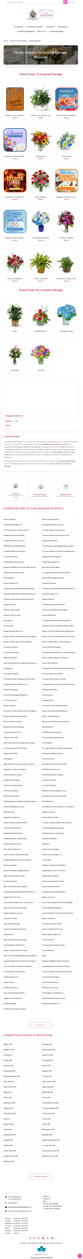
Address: (9, 421)
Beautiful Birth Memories (13, 833)
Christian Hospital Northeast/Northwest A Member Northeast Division (21, 594)
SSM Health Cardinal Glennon (15, 546)
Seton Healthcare (49, 615)
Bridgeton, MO (9, 1050)
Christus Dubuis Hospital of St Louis (55, 535)
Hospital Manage (10, 1004)
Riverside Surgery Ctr (50, 594)
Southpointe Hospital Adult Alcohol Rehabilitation (60, 668)
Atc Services (8, 626)
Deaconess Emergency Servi (53, 881)
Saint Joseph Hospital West (14, 993)
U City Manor (47, 860)
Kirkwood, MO (9, 1124)
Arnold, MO (46, 1098)
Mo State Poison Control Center (54, 764)
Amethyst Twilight (66, 238)
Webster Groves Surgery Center (54, 791)
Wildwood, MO (9, 1161)
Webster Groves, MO (50, 1156)
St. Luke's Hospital (10, 557)
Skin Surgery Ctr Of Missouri (52, 993)
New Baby (15, 370)
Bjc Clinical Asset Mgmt (51, 567)
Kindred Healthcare (49, 839)
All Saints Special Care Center (53, 605)
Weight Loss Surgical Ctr (13, 998)
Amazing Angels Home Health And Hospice (20, 961)
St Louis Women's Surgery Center (16, 530)
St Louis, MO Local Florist (51, 1208)
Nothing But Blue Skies (40, 238)
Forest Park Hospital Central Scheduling (57, 903)
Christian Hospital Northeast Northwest (19, 599)
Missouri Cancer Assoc (50, 988)
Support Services (48, 812)
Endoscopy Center (11, 988)
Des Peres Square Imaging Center (16, 871)
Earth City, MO (47, 1055)
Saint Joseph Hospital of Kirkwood (55, 658)
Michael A (45, 844)
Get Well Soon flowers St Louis (53, 444)
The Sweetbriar (48, 950)
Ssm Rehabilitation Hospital (52, 775)
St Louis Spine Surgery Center (53, 945)
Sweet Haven (66, 156)
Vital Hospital (9, 578)
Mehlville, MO (47, 1135)
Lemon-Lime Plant (40, 279)
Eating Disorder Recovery (13, 631)
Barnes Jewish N (10, 706)
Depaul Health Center (12, 610)
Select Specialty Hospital (52, 908)
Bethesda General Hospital (14, 727)
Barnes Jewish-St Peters (13, 722)
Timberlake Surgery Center (14, 562)
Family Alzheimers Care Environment (17, 860)
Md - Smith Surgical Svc (12, 849)
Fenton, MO (46, 1119)
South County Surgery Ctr (52, 855)
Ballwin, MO (8, 1044)
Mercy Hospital (9, 519)
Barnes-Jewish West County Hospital (56, 642)
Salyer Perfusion (10, 605)
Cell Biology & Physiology (51, 732)
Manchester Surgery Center (14, 876)
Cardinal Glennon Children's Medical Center (20, 801)
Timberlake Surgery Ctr (51, 562)
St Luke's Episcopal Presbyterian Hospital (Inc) (59, 546)
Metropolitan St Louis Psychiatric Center (19, 764)
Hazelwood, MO (9, 1071)
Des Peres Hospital (11, 791)
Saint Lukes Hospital (49, 663)
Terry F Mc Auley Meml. (12, 828)
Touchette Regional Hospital (53, 828)
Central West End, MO (50, 1103)
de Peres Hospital (10, 647)
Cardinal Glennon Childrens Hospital (56, 966)
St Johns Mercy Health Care (14, 945)
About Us (46, 1196)
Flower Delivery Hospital (18, 41)
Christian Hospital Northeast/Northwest (19, 589)
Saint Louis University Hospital (15, 908)
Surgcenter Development (52, 557)
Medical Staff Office (49, 690)
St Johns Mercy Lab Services (14, 972)
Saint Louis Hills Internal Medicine (55, 711)
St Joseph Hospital (11, 674)
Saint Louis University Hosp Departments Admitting (21, 743)
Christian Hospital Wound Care (53, 892)
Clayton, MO (8, 1108)
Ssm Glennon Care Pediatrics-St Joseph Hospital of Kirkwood (60, 807)
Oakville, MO (8, 1140)
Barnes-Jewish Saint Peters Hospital (17, 642)
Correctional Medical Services (15, 929)
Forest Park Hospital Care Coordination (19, 903)
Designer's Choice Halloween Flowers (15, 115)
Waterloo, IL (8, 1092)
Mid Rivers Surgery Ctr (50, 1004)
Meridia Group (9, 812)
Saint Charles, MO (48, 1082)
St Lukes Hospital (10, 881)
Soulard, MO (8, 1145)
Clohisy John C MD (11, 738)
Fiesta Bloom (40, 156)
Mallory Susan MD (10, 658)
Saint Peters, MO (10, 1087)
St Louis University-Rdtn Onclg (15, 748)
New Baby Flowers (66, 331)
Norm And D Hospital (11, 796)
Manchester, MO (48, 1129)
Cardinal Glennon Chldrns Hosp (15, 839)
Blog (44, 1201)
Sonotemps (8, 668)
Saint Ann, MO (9, 1082)
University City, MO (11, 1156)
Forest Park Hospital (11, 652)
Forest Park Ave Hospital (51, 647)
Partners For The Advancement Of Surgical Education (21, 711)
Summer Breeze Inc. (11, 977)
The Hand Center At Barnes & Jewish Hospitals (21, 679)
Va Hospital (8, 759)
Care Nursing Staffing (12, 924)
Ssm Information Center (13, 775)
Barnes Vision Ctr (48, 897)
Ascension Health (10, 918)
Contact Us (47, 1199)
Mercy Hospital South (50, 519)
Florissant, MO (47, 1060)
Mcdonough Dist (48, 599)
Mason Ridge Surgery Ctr (51, 934)
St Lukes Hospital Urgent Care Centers (56, 823)
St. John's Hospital (49, 785)
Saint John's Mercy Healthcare (15, 940)
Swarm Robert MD (10, 754)
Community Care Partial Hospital (54, 706)
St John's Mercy (48, 940)
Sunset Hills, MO (10, 1151)
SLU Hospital (47, 743)
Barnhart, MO (47, 1044)
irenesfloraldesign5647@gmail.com (19, 1207)
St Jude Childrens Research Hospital (17, 966)
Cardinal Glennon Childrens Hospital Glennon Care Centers (60, 626)
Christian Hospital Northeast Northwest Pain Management (21, 892)
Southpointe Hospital (12, 780)
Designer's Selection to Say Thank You (66, 197)
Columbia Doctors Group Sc (14, 541)
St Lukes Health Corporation (14, 551)
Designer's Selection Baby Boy (15, 238)
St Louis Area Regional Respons (16, 695)
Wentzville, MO (47, 1092)
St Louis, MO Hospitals (50, 1203)
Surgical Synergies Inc (12, 817)
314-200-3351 (12, 1203)
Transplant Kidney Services (52, 754)
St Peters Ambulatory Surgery (15, 1009)
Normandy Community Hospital (54, 796)
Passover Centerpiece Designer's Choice (15, 156)
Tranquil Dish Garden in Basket (66, 279)
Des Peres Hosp (48, 759)
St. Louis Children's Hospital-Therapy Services (59, 551)
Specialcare (8, 621)
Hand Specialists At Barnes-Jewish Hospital (58, 652)
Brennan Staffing (10, 865)
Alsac (44, 956)
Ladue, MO (46, 1124)
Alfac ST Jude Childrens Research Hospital (20, 956)
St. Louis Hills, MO (48, 1145)
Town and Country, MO (50, 1151)
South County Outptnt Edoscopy (16, 855)
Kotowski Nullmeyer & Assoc (53, 525)
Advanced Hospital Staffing (14, 535)
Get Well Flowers (41, 331)
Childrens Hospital (11, 690)
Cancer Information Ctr (12, 732)
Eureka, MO (8, 1060)
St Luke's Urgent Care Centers (53, 530)
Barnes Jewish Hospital (51, 716)
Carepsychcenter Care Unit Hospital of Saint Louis (60, 684)
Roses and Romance (15, 279)
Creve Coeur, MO (48, 1114)
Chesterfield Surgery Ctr (13, 525)
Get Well (41, 370)
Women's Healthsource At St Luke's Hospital (20, 567)
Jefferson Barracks (26, 31)
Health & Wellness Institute (14, 807)
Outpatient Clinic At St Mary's (15, 769)
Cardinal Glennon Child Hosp (53, 833)
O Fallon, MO (46, 1076)
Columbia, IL (8, 1055)
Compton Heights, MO (50, 1108)
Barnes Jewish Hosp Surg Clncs (15, 716)
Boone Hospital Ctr (11, 583)
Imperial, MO (47, 1071)
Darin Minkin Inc (48, 801)
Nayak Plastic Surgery (50, 876)
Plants (15, 331)
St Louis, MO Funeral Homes (52, 1206)
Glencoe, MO (8, 1066)
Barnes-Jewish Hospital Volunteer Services (58, 636)
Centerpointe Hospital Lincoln (53, 998)
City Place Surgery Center (52, 924)
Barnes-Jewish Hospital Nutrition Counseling (21, 636)
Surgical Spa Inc (48, 700)
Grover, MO (46, 1066)
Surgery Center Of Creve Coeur (16, 950)
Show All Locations (40, 1176)
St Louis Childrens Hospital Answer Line (57, 972)
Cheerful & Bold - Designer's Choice (66, 115)
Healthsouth (8, 934)
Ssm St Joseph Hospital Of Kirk (15, 823)
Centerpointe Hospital (50, 977)
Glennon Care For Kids (12, 615)
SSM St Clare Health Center (14, 573)
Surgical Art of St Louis (12, 897)
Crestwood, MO (9, 1114)
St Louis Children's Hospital (52, 674)
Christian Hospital (49, 583)
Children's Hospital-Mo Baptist (54, 865)
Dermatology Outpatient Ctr (53, 738)
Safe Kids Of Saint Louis (51, 769)
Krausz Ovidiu (9, 982)
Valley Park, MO (48, 1087)
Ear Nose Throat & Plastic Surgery (55, 610)
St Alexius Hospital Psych (13, 785)
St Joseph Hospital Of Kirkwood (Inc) (56, 573)
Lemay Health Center (50, 817)
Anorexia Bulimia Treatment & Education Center (60, 913)
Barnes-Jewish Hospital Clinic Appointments (59, 631)
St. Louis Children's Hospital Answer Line (57, 748)
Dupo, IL (7, 1119)
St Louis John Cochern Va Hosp (54, 679)
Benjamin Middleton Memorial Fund (55, 961)
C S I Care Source (10, 700)
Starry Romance (41, 197)
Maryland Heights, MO (12, 1076)
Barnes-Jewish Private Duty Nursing (55, 722)
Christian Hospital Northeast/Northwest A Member (60, 589)
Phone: (8, 425)
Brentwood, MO (9, 1103)
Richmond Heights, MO (50, 1140)
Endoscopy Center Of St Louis (53, 871)
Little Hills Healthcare (50, 982)
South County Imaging (50, 849)
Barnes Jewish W (48, 918)
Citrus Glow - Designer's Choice (15, 197)
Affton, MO (8, 1098)
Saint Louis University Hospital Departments (20, 663)
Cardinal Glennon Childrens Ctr (15, 684)
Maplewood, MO (10, 1135)
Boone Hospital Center (51, 887)
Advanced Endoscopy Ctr (13, 913)
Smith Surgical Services (12, 844)
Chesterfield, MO (48, 1050)
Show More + (40, 1025)
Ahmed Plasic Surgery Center (53, 578)
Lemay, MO (8, 1129)
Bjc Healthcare (47, 727)
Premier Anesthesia (49, 541)
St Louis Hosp (47, 695)
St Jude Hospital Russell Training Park (56, 621)
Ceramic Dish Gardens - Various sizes (40, 115)
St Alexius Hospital (49, 780)
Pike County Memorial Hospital (15, 887)
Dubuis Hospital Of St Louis (52, 929)
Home (6, 41)
